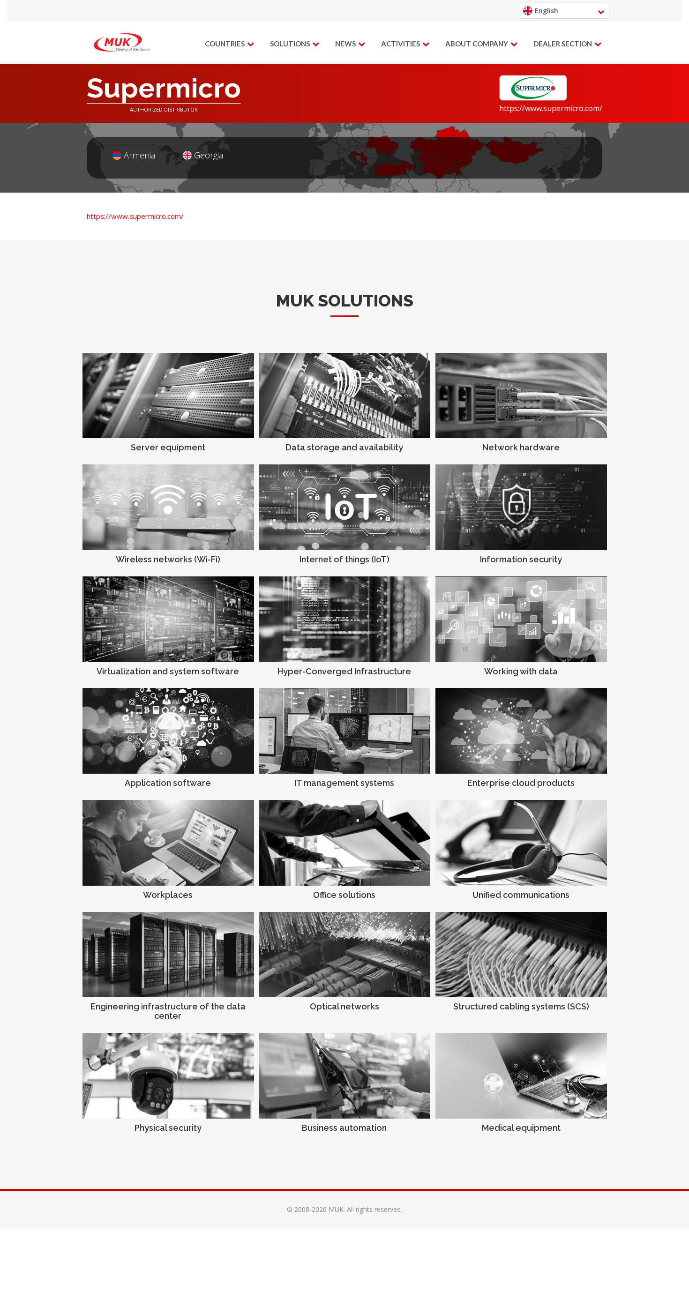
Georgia (208, 155)
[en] (122, 42)
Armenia (139, 155)
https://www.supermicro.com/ (550, 108)
